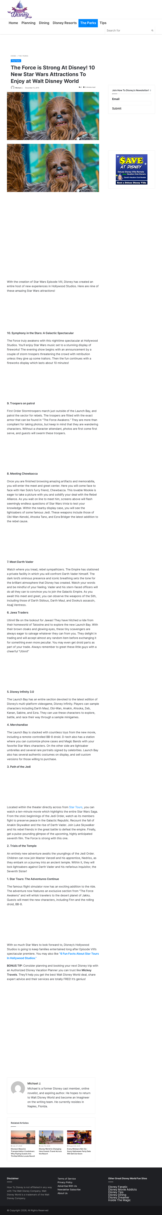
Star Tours (76, 807)
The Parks (88, 23)
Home (13, 23)
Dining (44, 23)
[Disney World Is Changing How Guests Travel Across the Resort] (51, 1137)
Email (115, 99)
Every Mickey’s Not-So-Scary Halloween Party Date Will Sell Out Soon (79, 1151)
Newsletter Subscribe (69, 1189)
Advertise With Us (67, 1186)
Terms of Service (67, 1178)
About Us (62, 1193)
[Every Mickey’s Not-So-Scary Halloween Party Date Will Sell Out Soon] (79, 1137)
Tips (103, 23)
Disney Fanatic (117, 1186)
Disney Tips (116, 1192)
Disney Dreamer (118, 1197)
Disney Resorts (65, 23)
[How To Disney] (20, 9)
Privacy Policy (65, 1182)
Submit (116, 108)
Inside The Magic (119, 1200)
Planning (28, 23)
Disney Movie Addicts (122, 1189)
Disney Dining (117, 1194)
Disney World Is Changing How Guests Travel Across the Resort (50, 1151)
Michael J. (19, 88)
